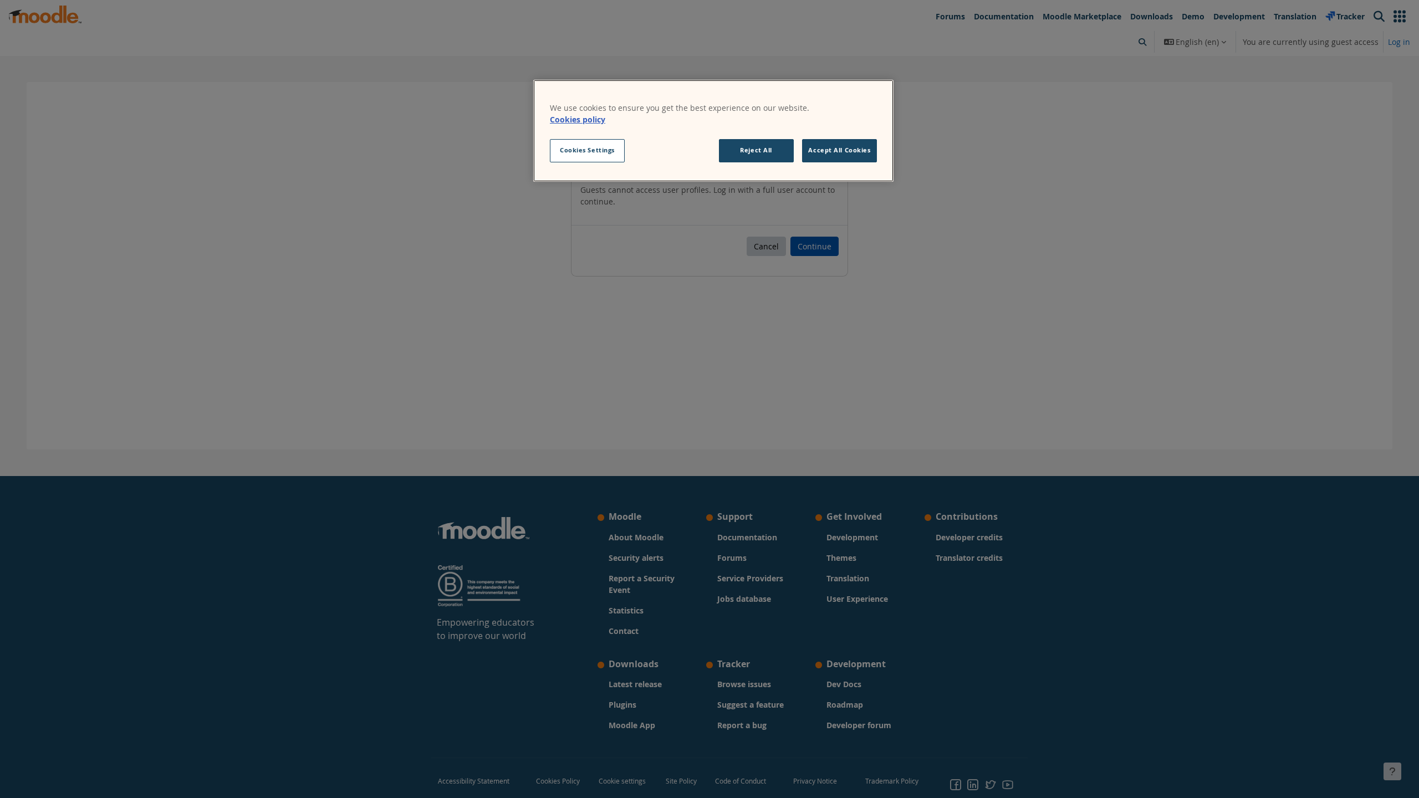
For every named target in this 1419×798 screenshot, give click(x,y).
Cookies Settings (587, 150)
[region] (713, 131)
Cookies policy (577, 119)
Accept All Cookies (839, 150)
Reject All (756, 150)
